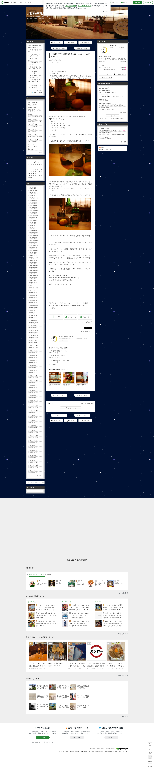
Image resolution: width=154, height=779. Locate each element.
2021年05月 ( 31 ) (33, 303)
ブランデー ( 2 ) (32, 134)
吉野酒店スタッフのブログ (106, 109)
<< (31, 162)
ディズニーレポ (66, 602)
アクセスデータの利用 (96, 751)
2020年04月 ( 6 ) (33, 335)
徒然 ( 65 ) (31, 149)
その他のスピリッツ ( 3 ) (35, 136)
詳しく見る (77, 737)
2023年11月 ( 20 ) (33, 228)
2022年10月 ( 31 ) (33, 260)
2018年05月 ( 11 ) (33, 392)
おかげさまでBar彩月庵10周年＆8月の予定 (34, 46)
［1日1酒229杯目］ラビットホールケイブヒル (34, 68)
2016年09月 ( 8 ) (32, 442)
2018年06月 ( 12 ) (33, 390)
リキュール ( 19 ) (32, 141)
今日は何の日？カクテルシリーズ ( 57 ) (35, 110)
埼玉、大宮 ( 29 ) (32, 105)
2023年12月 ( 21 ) (33, 225)
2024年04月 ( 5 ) (33, 215)
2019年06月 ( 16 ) (33, 360)
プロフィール (113, 48)
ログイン (148, 2)
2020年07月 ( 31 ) (33, 328)
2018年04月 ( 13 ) (33, 395)
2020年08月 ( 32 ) (33, 325)
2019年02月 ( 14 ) (33, 370)
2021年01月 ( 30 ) (33, 313)
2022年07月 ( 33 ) (33, 268)
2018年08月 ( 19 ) (33, 385)
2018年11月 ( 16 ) (33, 377)
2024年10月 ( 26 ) (33, 200)
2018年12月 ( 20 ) (33, 375)
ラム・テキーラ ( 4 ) (33, 131)
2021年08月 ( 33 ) (33, 295)
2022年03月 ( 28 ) (33, 278)
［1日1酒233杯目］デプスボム (58, 351)
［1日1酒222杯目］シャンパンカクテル (34, 86)
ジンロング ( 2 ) (32, 119)
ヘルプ (126, 751)
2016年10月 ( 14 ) (33, 440)
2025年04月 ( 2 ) (33, 190)
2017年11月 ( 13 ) (33, 407)
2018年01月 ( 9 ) (32, 402)
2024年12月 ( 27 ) (33, 195)
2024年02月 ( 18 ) (33, 220)
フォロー (64, 341)
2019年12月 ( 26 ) (33, 345)
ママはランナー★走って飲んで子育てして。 (111, 96)
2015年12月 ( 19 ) (33, 465)
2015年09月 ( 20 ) (33, 472)
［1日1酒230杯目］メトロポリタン (59, 360)
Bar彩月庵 (113, 45)
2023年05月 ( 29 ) (33, 243)
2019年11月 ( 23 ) (33, 348)
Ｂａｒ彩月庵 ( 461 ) (33, 102)
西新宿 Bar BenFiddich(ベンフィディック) (112, 130)
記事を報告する (87, 331)
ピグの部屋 (121, 48)
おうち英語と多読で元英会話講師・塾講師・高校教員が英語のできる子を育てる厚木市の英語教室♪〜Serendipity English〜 (112, 105)
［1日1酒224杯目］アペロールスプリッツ (34, 76)
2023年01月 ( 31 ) (33, 253)
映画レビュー (99, 602)
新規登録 (137, 2)
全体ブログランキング (105, 67)
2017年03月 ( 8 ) (32, 427)
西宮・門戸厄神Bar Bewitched (107, 92)
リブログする (86, 317)
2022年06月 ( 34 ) (33, 270)
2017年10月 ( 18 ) (33, 410)
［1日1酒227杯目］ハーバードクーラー (34, 72)
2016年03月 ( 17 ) (33, 457)
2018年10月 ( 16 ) (33, 380)
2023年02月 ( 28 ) (33, 250)
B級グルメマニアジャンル (37, 574)
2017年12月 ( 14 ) (33, 405)
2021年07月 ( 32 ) (33, 298)
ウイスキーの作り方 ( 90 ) (35, 116)
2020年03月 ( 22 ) (33, 338)
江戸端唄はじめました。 (106, 138)
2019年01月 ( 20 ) (33, 373)
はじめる (42, 737)
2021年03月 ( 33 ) (33, 308)
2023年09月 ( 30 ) (33, 233)
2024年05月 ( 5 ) (33, 213)
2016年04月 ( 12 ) (33, 455)
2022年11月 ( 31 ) (33, 258)
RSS (102, 148)
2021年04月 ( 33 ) (33, 305)
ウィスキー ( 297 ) (33, 126)
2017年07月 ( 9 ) (32, 417)
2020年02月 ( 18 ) (33, 340)
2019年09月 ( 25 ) (33, 353)
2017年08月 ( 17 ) (33, 415)
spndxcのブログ (103, 101)
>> (39, 162)
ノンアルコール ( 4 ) (33, 146)
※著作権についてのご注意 (105, 149)
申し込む (111, 737)
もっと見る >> (53, 364)
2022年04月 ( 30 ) (33, 275)
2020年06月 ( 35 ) (33, 330)
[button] (150, 765)
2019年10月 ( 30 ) (33, 350)
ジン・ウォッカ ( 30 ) (34, 129)
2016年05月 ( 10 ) (33, 452)
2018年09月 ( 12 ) (33, 383)
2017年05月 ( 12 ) (33, 422)
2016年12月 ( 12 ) (33, 435)
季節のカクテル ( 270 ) (34, 121)
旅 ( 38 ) (30, 114)
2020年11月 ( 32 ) (33, 318)
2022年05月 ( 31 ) (33, 273)
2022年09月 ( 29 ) (33, 263)
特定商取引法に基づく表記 (113, 751)
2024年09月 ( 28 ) (33, 203)
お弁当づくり (32, 602)
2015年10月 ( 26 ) (33, 470)
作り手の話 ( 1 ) (32, 107)
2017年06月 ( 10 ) (33, 420)
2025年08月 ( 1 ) (32, 188)
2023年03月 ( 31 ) (33, 248)
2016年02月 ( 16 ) (33, 460)
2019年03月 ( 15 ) (33, 368)
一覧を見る (123, 112)
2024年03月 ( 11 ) (33, 218)
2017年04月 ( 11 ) (33, 425)
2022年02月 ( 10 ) (33, 280)
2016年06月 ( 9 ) (32, 450)
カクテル (56, 62)
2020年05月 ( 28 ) (33, 333)
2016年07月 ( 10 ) (33, 447)
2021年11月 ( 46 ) (33, 288)
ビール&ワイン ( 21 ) (33, 139)
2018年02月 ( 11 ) (33, 400)
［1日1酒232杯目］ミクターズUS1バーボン (34, 55)
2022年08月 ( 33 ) (33, 265)
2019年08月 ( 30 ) (33, 355)
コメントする (72, 408)
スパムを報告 (64, 751)
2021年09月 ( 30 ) (33, 293)
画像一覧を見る (38, 92)
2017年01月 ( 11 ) (33, 432)
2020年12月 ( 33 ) (33, 315)
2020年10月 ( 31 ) (33, 320)
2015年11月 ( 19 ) (33, 467)
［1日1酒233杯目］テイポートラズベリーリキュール (35, 81)
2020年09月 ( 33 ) (33, 323)
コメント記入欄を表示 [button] (86, 403)
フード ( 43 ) (31, 144)
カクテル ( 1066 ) (33, 124)
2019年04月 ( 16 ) (33, 365)
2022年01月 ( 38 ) (33, 283)
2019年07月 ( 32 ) (33, 358)
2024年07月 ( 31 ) (33, 208)
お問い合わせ (75, 751)
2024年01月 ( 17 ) (33, 223)
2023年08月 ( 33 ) (33, 235)
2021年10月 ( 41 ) (33, 290)
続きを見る (123, 61)
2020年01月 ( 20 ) (33, 343)
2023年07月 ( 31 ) (33, 238)
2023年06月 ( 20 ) (33, 240)
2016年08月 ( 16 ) (33, 445)
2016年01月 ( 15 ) (33, 462)
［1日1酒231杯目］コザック (57, 355)
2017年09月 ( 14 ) (33, 413)
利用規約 (84, 751)
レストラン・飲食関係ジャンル (107, 69)
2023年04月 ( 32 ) (33, 245)
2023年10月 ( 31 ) (33, 230)
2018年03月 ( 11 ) (33, 398)
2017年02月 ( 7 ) (32, 430)
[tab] (37, 575)
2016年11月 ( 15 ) (33, 438)
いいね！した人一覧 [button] (86, 322)
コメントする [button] (72, 317)
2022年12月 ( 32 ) (33, 255)
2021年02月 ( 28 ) (33, 310)
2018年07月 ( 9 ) (32, 388)
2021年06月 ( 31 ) (33, 300)
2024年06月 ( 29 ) (33, 210)
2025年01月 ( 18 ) (33, 193)
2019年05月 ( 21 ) (33, 363)
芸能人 (49, 574)
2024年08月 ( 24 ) (33, 205)
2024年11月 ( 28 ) (33, 198)
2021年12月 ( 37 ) (33, 285)
